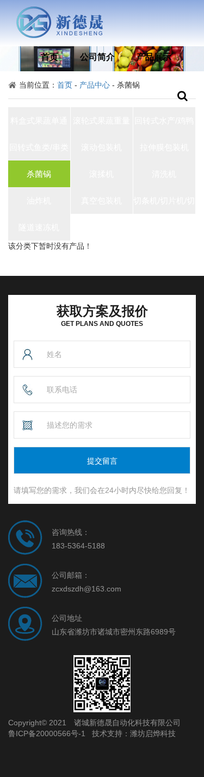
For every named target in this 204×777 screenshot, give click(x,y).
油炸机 (39, 200)
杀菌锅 (39, 173)
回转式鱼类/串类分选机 (39, 152)
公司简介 (97, 56)
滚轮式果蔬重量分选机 (101, 125)
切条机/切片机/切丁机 (164, 205)
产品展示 (154, 56)
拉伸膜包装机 (164, 147)
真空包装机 (101, 200)
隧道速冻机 (38, 227)
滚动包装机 (101, 147)
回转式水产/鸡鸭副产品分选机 (164, 125)
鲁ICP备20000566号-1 (46, 733)
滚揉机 (101, 173)
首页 (49, 56)
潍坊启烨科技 (153, 733)
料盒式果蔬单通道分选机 (38, 125)
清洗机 (164, 173)
